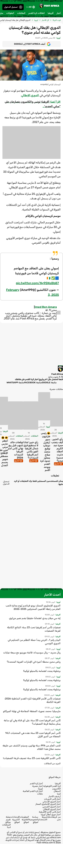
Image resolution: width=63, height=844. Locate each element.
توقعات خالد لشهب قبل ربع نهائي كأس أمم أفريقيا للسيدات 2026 (15, 450)
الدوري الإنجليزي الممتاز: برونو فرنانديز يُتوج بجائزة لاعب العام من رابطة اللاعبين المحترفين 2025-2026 (33, 607)
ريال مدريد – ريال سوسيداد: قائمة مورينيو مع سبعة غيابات (32, 652)
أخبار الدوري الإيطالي (52, 809)
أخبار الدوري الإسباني (52, 801)
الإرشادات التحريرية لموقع (15, 819)
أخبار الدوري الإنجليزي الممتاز (48, 804)
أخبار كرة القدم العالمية (33, 791)
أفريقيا (51, 13)
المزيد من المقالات (52, 763)
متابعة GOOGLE (49, 382)
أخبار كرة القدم (36, 783)
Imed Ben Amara (46, 306)
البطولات (10, 13)
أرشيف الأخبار (54, 796)
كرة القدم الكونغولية (52, 786)
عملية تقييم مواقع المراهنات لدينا (6, 822)
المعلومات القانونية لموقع (24, 819)
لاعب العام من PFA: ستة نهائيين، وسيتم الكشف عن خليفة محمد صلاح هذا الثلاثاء (32, 747)
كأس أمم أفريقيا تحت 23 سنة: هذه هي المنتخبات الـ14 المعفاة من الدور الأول (33, 734)
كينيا (59, 794)
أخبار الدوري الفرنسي (52, 806)
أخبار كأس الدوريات (52, 799)
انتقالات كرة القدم (36, 13)
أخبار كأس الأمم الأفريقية (50, 812)
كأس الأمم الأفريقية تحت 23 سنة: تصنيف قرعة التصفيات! (32, 758)
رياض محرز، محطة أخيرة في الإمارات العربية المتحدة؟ (34, 661)
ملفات (40, 794)
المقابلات (21, 13)
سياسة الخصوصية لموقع (33, 819)
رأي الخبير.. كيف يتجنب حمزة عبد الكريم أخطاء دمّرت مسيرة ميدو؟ (57, 450)
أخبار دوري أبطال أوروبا (51, 814)
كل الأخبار (45, 20)
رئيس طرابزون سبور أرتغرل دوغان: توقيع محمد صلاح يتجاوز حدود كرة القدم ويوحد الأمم (45, 451)
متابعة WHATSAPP (15, 382)
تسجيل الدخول (11, 7)
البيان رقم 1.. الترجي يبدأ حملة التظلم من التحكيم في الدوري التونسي (34, 641)
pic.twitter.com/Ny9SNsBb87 (37, 283)
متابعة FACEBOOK (33, 382)
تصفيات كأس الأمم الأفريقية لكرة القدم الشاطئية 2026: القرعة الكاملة (32, 700)
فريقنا (54, 817)
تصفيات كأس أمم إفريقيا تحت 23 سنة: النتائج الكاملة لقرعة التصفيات (34, 629)
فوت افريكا (57, 20)
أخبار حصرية (37, 786)
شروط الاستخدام (42, 818)
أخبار (59, 13)
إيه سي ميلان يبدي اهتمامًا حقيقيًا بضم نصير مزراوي (35, 618)
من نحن (59, 818)
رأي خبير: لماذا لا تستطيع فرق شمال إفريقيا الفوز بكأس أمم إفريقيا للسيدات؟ (30, 450)
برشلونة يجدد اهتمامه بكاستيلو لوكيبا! (42, 670)
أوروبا (36, 20)
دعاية (49, 817)
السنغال (57, 791)
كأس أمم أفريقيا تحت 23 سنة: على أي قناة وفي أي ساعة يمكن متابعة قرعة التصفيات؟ (32, 722)
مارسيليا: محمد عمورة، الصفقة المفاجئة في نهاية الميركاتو (32, 711)
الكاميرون (56, 789)
